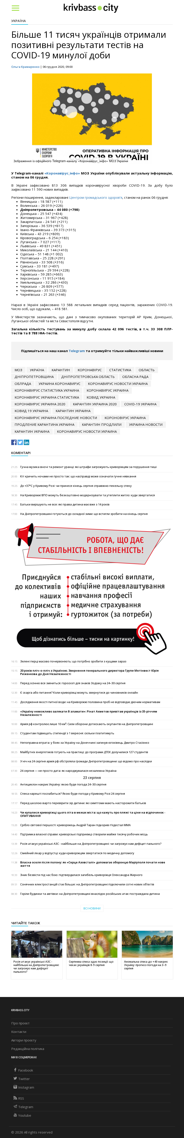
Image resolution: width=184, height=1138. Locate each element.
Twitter (24, 1078)
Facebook (25, 1070)
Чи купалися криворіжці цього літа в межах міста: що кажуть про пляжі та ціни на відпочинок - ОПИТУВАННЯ (92, 814)
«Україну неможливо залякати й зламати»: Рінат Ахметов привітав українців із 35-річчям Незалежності (88, 713)
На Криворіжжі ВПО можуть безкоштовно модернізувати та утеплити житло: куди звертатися (87, 495)
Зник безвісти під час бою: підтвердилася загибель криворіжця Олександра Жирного (81, 875)
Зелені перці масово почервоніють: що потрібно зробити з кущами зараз (73, 661)
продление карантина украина (44, 424)
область (147, 370)
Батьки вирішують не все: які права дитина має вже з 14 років (65, 504)
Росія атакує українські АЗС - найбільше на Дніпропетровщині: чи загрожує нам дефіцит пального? (90, 843)
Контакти (18, 1031)
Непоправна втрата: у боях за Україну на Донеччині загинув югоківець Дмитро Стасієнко (84, 742)
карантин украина (73, 410)
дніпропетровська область (88, 376)
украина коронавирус (59, 383)
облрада (23, 383)
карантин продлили (101, 424)
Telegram (77, 350)
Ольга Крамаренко (25, 67)
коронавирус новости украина (118, 383)
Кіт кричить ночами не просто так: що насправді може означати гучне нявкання (78, 476)
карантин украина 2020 (95, 404)
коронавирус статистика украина (47, 390)
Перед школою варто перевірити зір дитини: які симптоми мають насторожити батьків (83, 803)
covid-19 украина (140, 404)
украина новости (145, 424)
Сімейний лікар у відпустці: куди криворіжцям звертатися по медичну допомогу (77, 853)
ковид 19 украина (31, 410)
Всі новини (92, 908)
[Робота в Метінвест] (92, 589)
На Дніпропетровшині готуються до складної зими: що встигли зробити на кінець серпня (84, 514)
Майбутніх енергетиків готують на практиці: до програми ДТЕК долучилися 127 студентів (84, 752)
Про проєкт (20, 1023)
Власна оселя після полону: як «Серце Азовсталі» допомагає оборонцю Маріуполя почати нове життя (92, 864)
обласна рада (135, 376)
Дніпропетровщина (34, 376)
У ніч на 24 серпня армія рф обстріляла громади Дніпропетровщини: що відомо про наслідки (86, 761)
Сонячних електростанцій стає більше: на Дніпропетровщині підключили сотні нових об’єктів (87, 884)
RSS (21, 1098)
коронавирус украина (107, 390)
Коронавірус (90, 370)
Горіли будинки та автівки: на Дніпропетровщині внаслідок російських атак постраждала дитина (90, 893)
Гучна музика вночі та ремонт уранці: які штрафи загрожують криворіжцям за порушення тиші (88, 467)
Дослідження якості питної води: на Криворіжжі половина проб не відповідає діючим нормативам (90, 702)
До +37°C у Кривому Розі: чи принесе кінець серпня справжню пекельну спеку (76, 485)
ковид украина (101, 397)
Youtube (24, 1115)
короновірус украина (125, 417)
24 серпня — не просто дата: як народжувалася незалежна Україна (68, 770)
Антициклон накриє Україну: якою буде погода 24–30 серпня (63, 784)
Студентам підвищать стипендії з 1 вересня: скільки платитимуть (67, 733)
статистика (120, 370)
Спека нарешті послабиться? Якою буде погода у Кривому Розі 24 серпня (72, 793)
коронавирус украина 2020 (40, 404)
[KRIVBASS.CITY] (91, 7)
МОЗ (18, 370)
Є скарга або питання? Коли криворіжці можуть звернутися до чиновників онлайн (79, 692)
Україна (18, 20)
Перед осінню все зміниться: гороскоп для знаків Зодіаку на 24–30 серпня (72, 683)
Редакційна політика (27, 1048)
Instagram (26, 1087)
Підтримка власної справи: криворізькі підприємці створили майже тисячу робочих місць (84, 834)
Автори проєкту (23, 1040)
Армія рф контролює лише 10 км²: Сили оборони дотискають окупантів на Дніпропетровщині (86, 724)
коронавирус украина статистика (47, 397)
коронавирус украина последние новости (56, 417)
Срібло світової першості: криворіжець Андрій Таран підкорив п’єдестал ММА (75, 825)
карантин (61, 370)
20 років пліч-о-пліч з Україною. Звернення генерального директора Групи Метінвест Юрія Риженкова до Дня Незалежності (89, 672)
